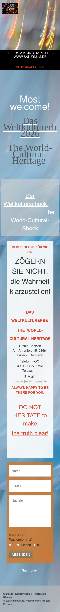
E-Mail (15, 483)
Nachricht (17, 498)
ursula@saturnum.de (30, 381)
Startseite (8, 593)
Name (15, 468)
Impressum (40, 593)
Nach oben (30, 570)
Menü (52, 8)
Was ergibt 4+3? (21, 537)
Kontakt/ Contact (23, 593)
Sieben (26, 544)
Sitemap (7, 597)
